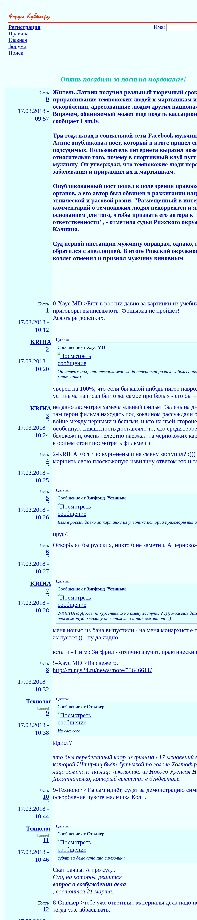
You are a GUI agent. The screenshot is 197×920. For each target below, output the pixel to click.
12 (46, 909)
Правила (18, 33)
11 (46, 840)
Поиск (15, 53)
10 (46, 796)
